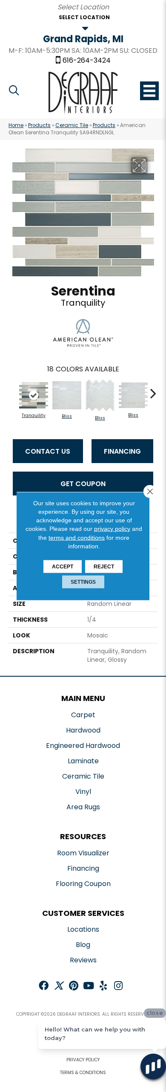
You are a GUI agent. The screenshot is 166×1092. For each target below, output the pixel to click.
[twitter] (58, 986)
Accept (62, 567)
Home (16, 125)
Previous (12, 389)
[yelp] (103, 986)
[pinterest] (73, 986)
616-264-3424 (87, 60)
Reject (104, 567)
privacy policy (112, 528)
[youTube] (88, 986)
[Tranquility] (33, 395)
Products (39, 125)
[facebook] (44, 986)
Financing (122, 451)
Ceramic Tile (71, 125)
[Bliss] (66, 395)
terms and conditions (77, 537)
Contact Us (47, 451)
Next (153, 389)
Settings (83, 582)
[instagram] (118, 986)
